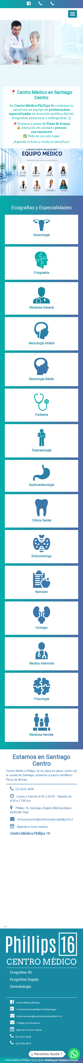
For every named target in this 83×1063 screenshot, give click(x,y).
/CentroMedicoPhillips (28, 1002)
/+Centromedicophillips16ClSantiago (36, 1009)
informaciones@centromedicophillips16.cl (39, 1016)
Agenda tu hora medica (32, 827)
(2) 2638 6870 (23, 1043)
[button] (74, 1054)
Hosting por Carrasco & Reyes (61, 1060)
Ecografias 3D (21, 972)
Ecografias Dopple (24, 979)
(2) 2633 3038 (23, 1036)
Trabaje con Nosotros (28, 1023)
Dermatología (20, 987)
